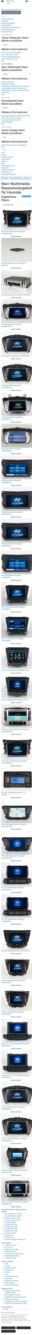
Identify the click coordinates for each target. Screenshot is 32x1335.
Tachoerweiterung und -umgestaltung (14, 145)
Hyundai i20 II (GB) (11, 1226)
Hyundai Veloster (10, 1222)
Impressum (5, 168)
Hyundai (26, 178)
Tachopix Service (7, 19)
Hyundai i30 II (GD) (11, 1231)
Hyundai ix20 (9, 1235)
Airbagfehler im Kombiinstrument (16, 1301)
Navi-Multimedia (15, 178)
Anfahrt (3, 155)
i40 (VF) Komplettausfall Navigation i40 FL (15, 670)
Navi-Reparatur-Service (13, 1295)
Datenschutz (5, 159)
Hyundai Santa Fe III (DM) (13, 1216)
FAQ (2, 61)
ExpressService (6, 25)
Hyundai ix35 (9, 1237)
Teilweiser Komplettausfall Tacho (16, 1303)
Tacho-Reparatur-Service (9, 59)
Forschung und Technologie (10, 27)
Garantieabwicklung (8, 165)
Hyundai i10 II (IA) (11, 1224)
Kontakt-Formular (7, 157)
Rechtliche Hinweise (8, 170)
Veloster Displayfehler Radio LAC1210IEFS (15, 951)
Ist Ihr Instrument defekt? (9, 54)
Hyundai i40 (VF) (10, 1233)
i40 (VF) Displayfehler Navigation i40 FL (14, 700)
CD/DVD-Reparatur (7, 82)
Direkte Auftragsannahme (11, 12)
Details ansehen (16, 236)
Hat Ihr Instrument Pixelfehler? (11, 52)
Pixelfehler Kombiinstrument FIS (15, 1297)
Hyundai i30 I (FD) (11, 1229)
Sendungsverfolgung (8, 174)
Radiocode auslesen (8, 84)
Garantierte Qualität (8, 23)
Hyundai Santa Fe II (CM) (13, 1214)
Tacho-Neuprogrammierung (10, 57)
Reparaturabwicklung (8, 29)
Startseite (4, 178)
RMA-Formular (6, 172)
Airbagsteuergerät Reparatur (11, 120)
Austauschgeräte (7, 122)
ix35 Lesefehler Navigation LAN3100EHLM (15, 356)
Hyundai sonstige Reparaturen (15, 1239)
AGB (2, 153)
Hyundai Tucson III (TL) (12, 1220)
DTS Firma (4, 21)
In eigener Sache (7, 32)
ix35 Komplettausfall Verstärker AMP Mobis (16, 295)
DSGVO (3, 161)
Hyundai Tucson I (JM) (12, 1218)
